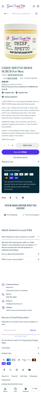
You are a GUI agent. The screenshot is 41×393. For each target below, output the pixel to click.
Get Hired (23, 376)
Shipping (4, 84)
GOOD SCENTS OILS (15, 75)
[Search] (36, 13)
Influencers (33, 376)
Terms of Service (18, 336)
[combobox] (20, 13)
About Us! (5, 376)
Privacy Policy (33, 334)
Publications (6, 380)
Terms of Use (27, 340)
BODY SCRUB (12, 78)
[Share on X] (16, 197)
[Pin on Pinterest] (22, 197)
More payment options (20, 157)
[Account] (34, 6)
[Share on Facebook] (10, 197)
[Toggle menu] (3, 6)
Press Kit (14, 376)
